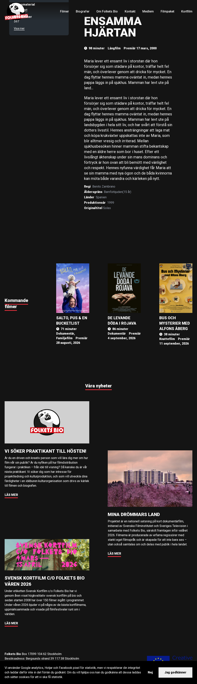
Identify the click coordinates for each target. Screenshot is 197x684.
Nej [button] (150, 672)
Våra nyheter (98, 386)
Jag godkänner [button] (175, 672)
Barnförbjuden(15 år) (117, 192)
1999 (110, 202)
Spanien (101, 197)
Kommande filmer (16, 303)
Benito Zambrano (103, 186)
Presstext (20, 10)
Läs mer (11, 495)
